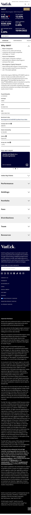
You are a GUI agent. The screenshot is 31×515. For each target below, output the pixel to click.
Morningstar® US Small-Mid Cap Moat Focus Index (14, 119)
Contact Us (4, 277)
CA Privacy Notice (6, 304)
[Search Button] (25, 4)
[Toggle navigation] (29, 4)
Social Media (5, 289)
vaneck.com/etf (5, 462)
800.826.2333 (14, 460)
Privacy (3, 295)
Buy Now (26, 9)
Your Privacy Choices (10, 298)
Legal (3, 286)
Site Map (3, 292)
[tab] (15, 175)
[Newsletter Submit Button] (28, 269)
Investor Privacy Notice (8, 301)
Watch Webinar (7, 164)
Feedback (4, 280)
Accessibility (5, 283)
